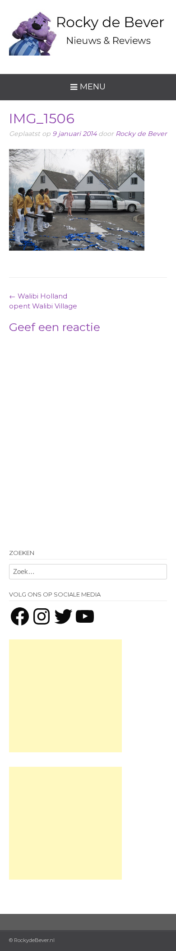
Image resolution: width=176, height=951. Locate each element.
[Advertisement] (65, 695)
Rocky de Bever (141, 134)
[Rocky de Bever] (88, 30)
